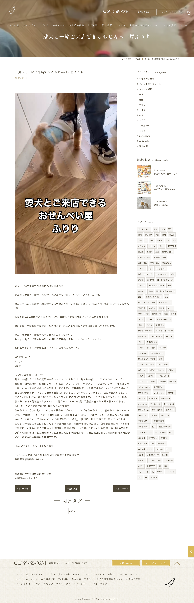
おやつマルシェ (162, 274)
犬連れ (140, 325)
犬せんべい (142, 353)
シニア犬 (162, 347)
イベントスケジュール (150, 84)
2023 (163, 229)
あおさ (173, 313)
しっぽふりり (159, 392)
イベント (141, 268)
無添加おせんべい (145, 330)
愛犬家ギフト (159, 387)
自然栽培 (172, 381)
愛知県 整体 (167, 251)
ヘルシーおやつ (144, 387)
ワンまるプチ (161, 268)
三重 (152, 240)
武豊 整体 (142, 263)
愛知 (164, 235)
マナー (170, 308)
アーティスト (155, 404)
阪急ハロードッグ (145, 274)
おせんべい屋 (169, 404)
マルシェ (152, 308)
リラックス (161, 443)
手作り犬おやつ (163, 376)
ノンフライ (170, 471)
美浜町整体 (166, 263)
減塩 (172, 274)
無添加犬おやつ (165, 426)
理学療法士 (153, 438)
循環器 (140, 280)
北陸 (140, 240)
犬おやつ (150, 376)
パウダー (153, 477)
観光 (166, 297)
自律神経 (164, 438)
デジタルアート (144, 421)
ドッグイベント (144, 229)
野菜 (140, 477)
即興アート (164, 415)
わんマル (141, 291)
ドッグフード (143, 471)
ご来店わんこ (20, 477)
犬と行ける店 (143, 409)
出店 (169, 285)
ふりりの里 (153, 398)
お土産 (172, 235)
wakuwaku (144, 141)
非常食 (159, 240)
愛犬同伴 (171, 392)
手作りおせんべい (157, 370)
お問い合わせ (144, 12)
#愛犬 (72, 511)
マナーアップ (143, 313)
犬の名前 (153, 415)
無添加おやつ (152, 342)
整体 (153, 426)
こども (140, 466)
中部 (157, 235)
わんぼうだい (143, 426)
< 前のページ (23, 488)
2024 (140, 297)
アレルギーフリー (145, 432)
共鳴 (152, 443)
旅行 (157, 251)
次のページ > (121, 488)
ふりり (30, 477)
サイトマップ (100, 583)
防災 (167, 240)
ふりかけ (141, 246)
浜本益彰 (143, 146)
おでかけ (141, 285)
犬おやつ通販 (162, 364)
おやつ (159, 471)
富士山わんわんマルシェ (165, 291)
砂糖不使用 (151, 466)
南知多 (161, 308)
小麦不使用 (172, 246)
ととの (142, 130)
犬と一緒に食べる (157, 353)
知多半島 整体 (144, 257)
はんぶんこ (142, 336)
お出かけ (148, 235)
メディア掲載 (145, 89)
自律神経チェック (145, 449)
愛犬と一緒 (156, 313)
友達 (166, 313)
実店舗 (140, 251)
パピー (161, 246)
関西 (170, 229)
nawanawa (144, 135)
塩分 (165, 466)
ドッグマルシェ (165, 302)
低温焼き (171, 370)
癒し (171, 432)
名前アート (142, 415)
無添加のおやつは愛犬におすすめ (33, 474)
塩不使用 (162, 381)
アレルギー (168, 460)
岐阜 (174, 240)
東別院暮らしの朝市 (156, 285)
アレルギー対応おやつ (164, 330)
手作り (142, 104)
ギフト (142, 115)
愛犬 (35, 477)
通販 (141, 99)
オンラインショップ (171, 12)
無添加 (165, 455)
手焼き (140, 376)
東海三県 (141, 308)
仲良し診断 (142, 443)
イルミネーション (164, 319)
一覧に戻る (72, 488)
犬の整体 (141, 438)
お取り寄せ (142, 370)
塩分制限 (150, 280)
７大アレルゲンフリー (147, 381)
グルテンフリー (155, 460)
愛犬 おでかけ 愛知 (147, 302)
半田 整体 (154, 263)
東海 (155, 229)
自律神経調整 (159, 421)
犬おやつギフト (144, 392)
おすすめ (152, 246)
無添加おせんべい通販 (147, 359)
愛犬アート (170, 409)
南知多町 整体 (160, 257)
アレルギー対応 (156, 336)
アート (168, 449)
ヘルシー (143, 109)
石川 (150, 268)
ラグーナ (150, 319)
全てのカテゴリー (148, 78)
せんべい (141, 460)
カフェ (140, 319)
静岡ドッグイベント (153, 297)
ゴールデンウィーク (165, 280)
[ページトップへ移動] (177, 563)
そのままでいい (153, 455)
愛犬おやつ (160, 325)
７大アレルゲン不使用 (147, 347)
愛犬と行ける (160, 432)
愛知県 (149, 251)
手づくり (169, 336)
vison (151, 291)
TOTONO (159, 449)
